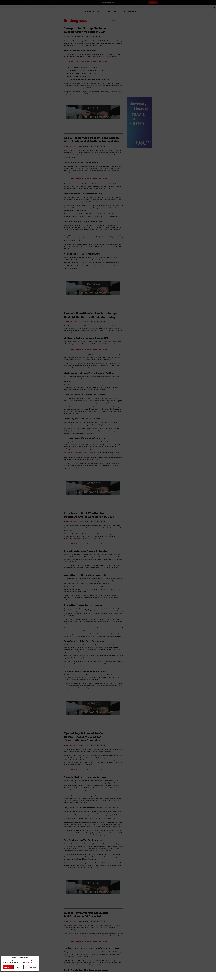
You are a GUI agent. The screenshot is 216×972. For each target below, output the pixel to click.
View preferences (30, 967)
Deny (18, 967)
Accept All (7, 967)
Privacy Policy (28, 962)
